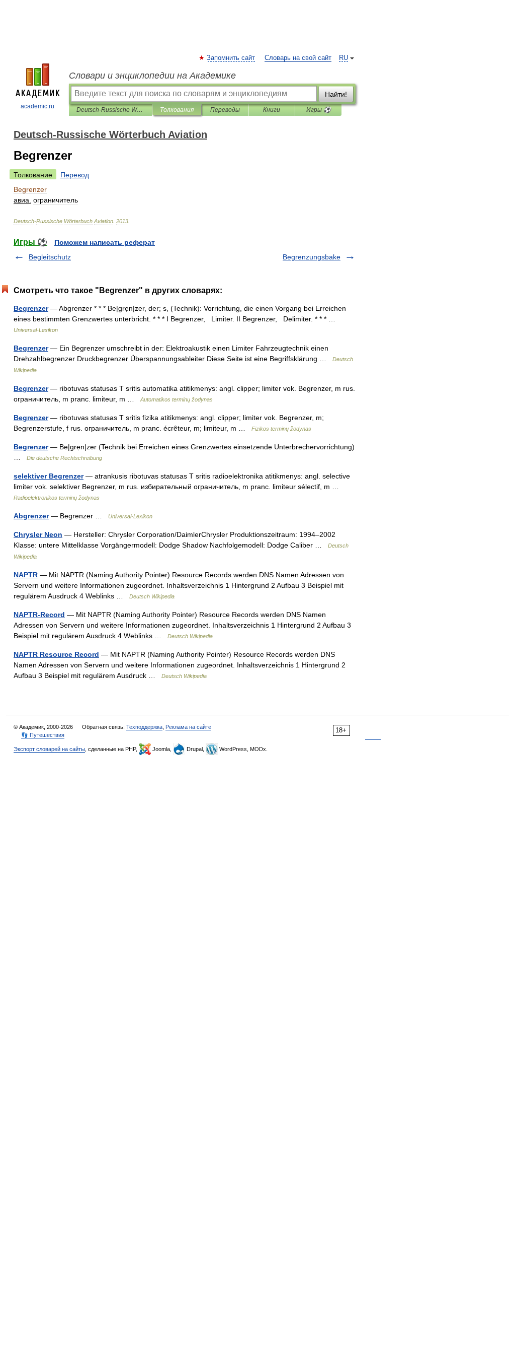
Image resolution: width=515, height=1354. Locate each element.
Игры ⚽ (318, 109)
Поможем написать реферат (104, 242)
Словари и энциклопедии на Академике (152, 76)
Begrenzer (31, 308)
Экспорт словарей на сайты (49, 749)
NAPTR (26, 575)
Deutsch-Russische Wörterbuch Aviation (110, 109)
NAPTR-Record (39, 615)
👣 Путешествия (42, 735)
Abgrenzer (31, 516)
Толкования (177, 109)
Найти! (336, 94)
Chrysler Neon (38, 534)
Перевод (74, 175)
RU (343, 57)
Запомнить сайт (231, 57)
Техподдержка (144, 727)
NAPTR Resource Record (56, 654)
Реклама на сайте (188, 727)
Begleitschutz (50, 257)
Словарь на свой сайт (298, 57)
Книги (271, 109)
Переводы (225, 109)
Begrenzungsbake (311, 257)
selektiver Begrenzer (48, 476)
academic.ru (37, 106)
